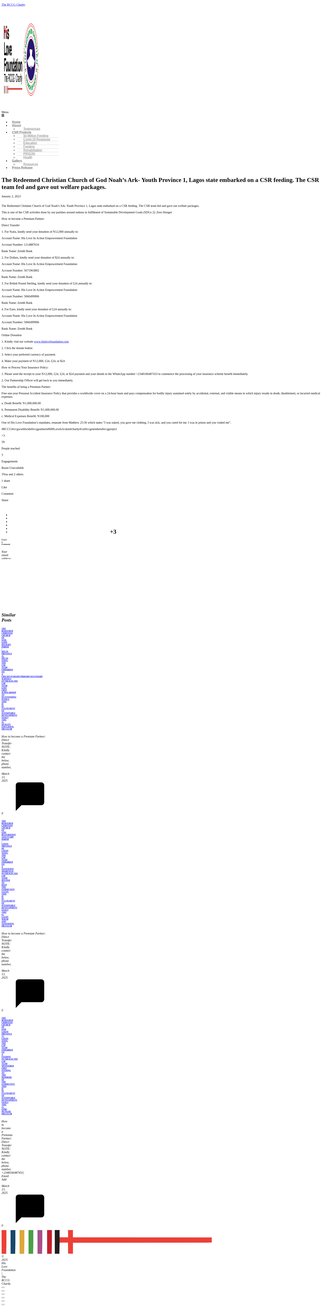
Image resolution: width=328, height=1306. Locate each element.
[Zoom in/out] (3, 1287)
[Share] (3, 1294)
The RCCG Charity (13, 4)
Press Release (22, 167)
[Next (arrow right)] (3, 1304)
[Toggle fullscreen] (3, 1290)
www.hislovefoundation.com (51, 341)
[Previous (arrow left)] (3, 1301)
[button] (122, 113)
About (16, 125)
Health (27, 157)
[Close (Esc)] (3, 1297)
